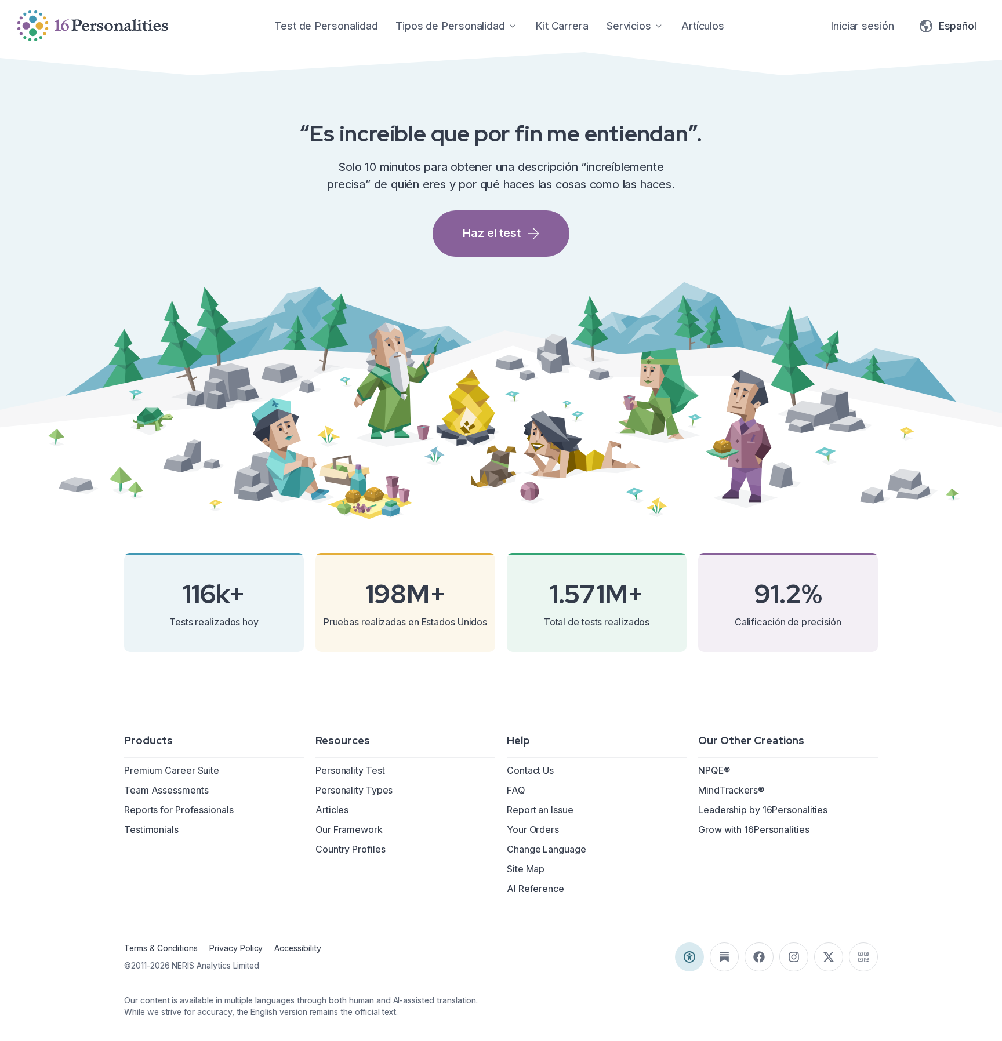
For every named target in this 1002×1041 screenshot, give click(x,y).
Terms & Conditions (161, 948)
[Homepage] (92, 25)
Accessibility (297, 948)
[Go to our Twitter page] (828, 956)
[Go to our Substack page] (724, 956)
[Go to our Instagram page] (793, 956)
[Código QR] (863, 956)
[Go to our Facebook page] (759, 956)
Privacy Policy (236, 948)
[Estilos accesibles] (689, 956)
